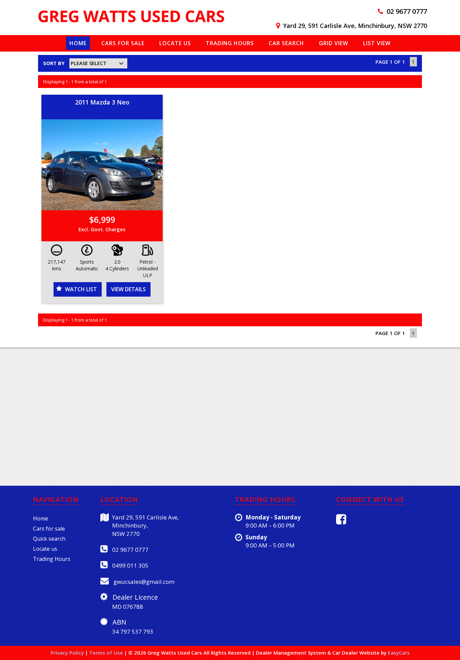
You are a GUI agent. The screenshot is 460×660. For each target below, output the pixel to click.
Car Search (286, 43)
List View (377, 43)
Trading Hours (230, 43)
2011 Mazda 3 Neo (102, 102)
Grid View (333, 43)
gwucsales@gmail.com (143, 582)
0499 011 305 (130, 565)
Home (78, 43)
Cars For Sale (122, 43)
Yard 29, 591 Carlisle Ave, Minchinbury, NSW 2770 (355, 26)
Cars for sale (49, 528)
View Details (128, 289)
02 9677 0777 (407, 11)
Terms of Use (106, 652)
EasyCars (399, 652)
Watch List (81, 289)
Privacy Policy (68, 652)
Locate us (175, 43)
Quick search (49, 538)
